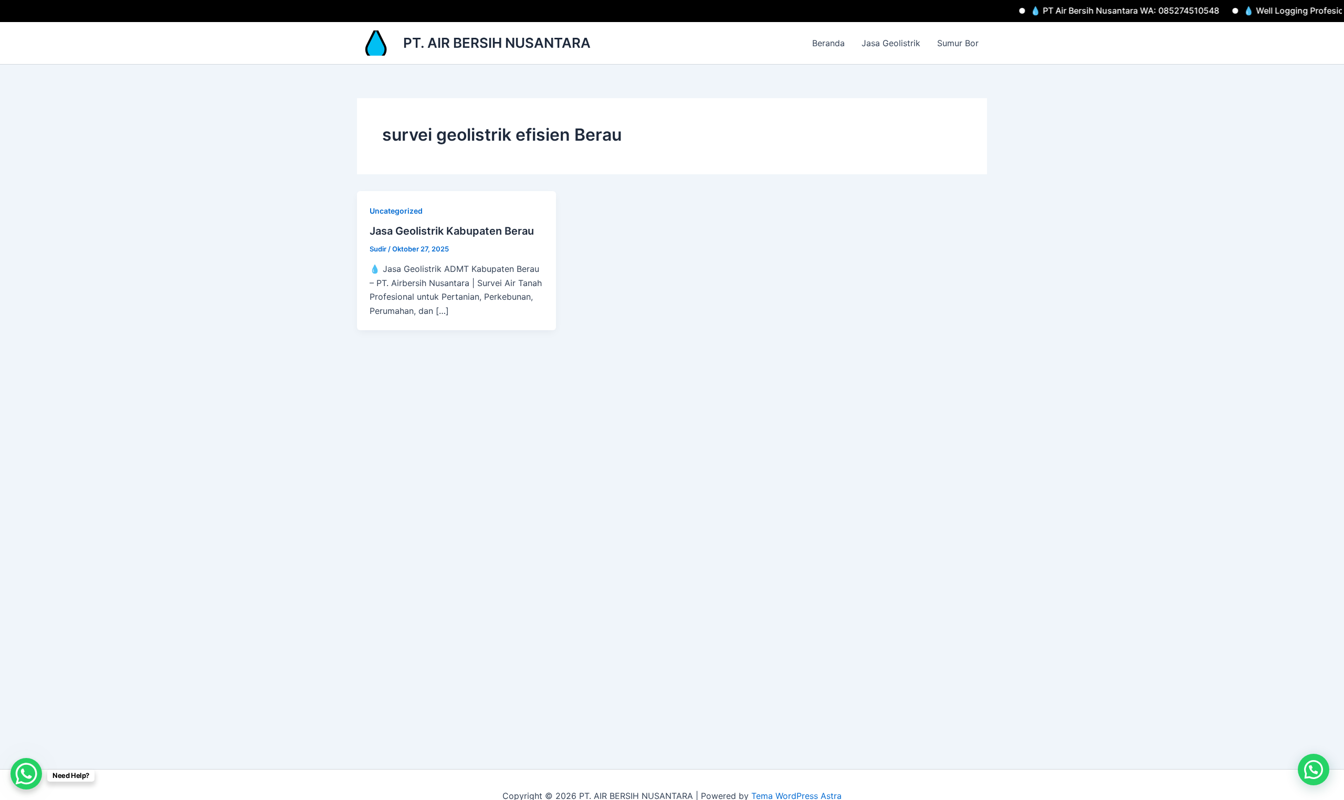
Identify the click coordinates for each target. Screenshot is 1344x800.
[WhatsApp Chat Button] (26, 774)
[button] (1313, 769)
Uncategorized (396, 210)
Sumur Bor (958, 43)
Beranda (828, 43)
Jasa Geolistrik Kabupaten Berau (452, 231)
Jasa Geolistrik (891, 43)
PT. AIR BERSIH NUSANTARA (497, 43)
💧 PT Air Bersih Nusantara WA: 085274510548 (1098, 10)
